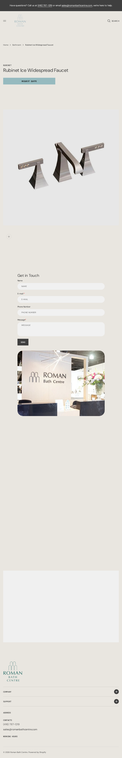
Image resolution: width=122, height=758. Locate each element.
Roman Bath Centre (18, 752)
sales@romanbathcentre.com (77, 5)
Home (5, 45)
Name (20, 280)
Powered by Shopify (37, 752)
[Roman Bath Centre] (20, 21)
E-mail (20, 293)
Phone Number (23, 306)
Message (21, 320)
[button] (5, 21)
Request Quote (29, 81)
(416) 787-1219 (45, 5)
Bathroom (16, 45)
